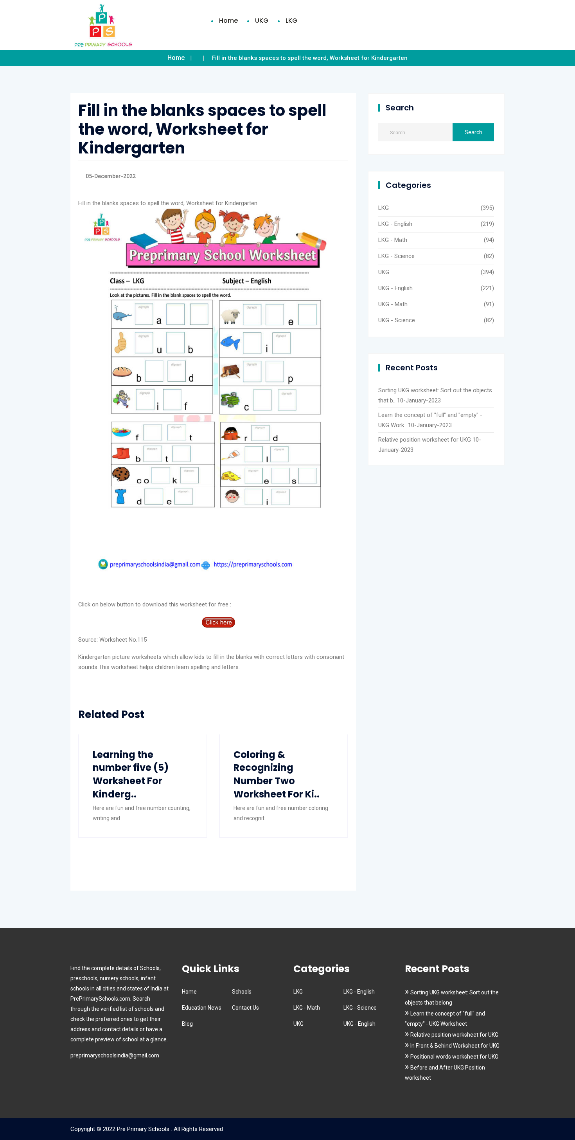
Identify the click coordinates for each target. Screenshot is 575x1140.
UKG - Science (396, 320)
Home (228, 20)
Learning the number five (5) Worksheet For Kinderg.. (131, 774)
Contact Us (245, 1008)
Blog (187, 1024)
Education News (201, 1008)
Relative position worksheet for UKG (424, 439)
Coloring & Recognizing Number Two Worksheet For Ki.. (277, 774)
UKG (261, 20)
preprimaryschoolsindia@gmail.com (114, 1055)
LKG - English (395, 223)
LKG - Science (396, 256)
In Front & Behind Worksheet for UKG (455, 1046)
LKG (291, 20)
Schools (242, 991)
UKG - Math (393, 304)
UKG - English (395, 288)
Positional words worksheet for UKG (454, 1056)
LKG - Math (392, 240)
